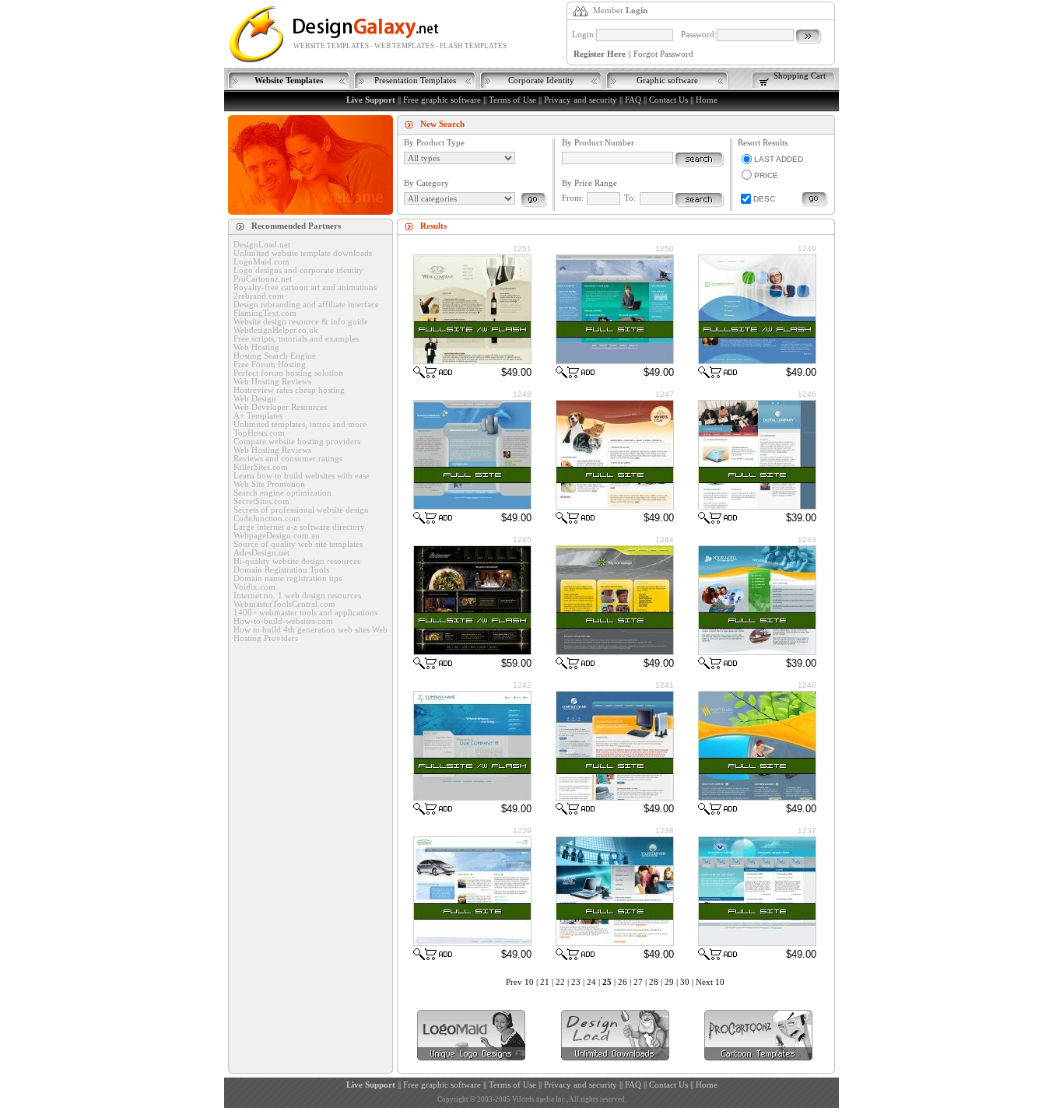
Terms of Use (512, 100)
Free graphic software (442, 100)
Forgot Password (663, 54)
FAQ (633, 100)
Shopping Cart (800, 76)
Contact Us (668, 100)
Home (706, 100)
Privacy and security (580, 100)
